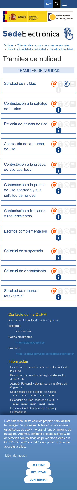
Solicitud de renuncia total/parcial (21, 293)
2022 (16, 395)
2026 (51, 395)
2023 (24, 395)
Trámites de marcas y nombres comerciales (43, 45)
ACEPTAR (38, 465)
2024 (33, 395)
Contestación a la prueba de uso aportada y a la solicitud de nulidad (25, 190)
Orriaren (9, 45)
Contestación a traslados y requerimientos (24, 213)
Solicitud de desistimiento (25, 270)
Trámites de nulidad (61, 49)
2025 (42, 395)
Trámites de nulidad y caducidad (26, 49)
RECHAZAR (38, 472)
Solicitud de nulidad (20, 83)
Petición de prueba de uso (25, 123)
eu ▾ (49, 3)
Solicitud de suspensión (23, 250)
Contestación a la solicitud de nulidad (25, 105)
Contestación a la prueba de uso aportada (25, 166)
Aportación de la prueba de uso (24, 146)
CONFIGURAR (38, 480)
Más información (16, 455)
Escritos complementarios (25, 231)
